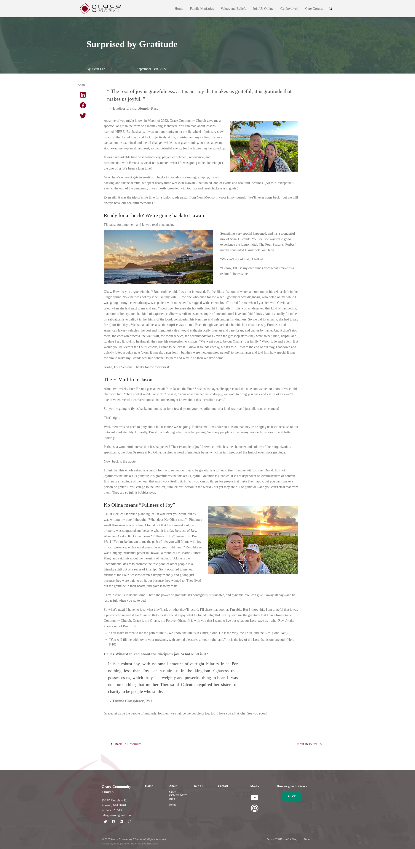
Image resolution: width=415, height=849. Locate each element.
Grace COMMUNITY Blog (178, 795)
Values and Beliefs (233, 8)
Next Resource (307, 744)
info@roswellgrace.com (116, 815)
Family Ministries (202, 8)
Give (292, 796)
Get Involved (289, 8)
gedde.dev (125, 843)
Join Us (198, 786)
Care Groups (314, 8)
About (173, 786)
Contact (223, 786)
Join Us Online (263, 8)
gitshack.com (151, 843)
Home (179, 8)
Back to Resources (128, 744)
